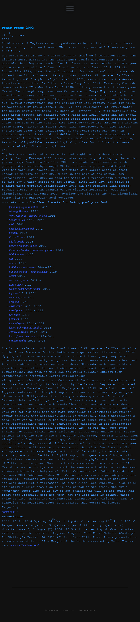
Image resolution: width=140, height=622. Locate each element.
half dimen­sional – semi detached (28, 271)
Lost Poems (16, 284)
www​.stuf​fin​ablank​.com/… (26, 545)
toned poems (16, 310)
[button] (70, 8)
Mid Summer (16, 254)
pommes (14, 318)
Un (11, 258)
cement (13, 275)
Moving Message (19, 211)
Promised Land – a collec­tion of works (31, 250)
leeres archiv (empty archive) (25, 327)
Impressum (51, 610)
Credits (68, 610)
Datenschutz (87, 610)
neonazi (13, 232)
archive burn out (18, 331)
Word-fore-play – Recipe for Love (28, 215)
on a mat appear (18, 280)
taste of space (17, 323)
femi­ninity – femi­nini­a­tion (23, 207)
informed (14, 293)
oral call (14, 301)
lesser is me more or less (23, 245)
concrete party (17, 297)
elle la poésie (16, 241)
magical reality (17, 340)
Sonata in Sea (17, 220)
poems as (10, 511)
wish (11, 224)
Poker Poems (17, 237)
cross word (15, 306)
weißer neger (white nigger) (25, 288)
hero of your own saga (22, 336)
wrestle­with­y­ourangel (21, 228)
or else (13, 263)
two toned (14, 314)
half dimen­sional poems (23, 267)
